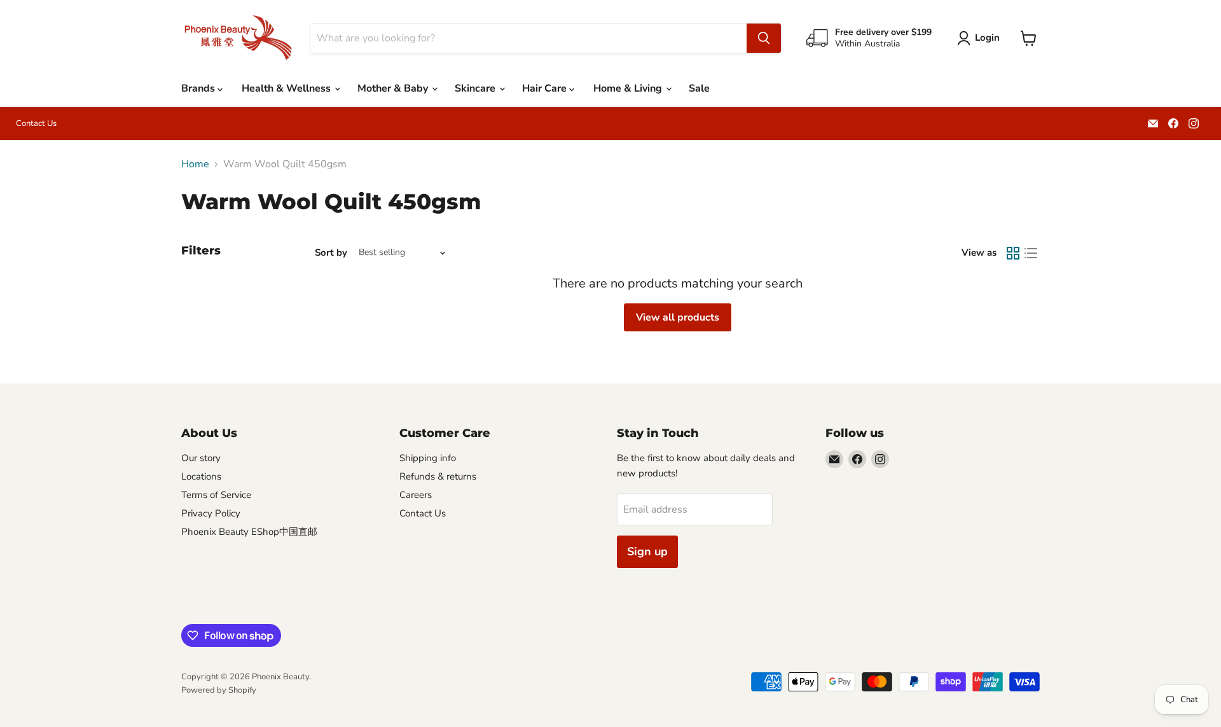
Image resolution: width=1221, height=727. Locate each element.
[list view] (1031, 253)
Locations (201, 476)
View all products (677, 317)
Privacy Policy (210, 513)
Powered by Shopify (218, 690)
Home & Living (629, 88)
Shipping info (427, 458)
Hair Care (545, 88)
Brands (199, 88)
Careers (415, 494)
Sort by (331, 252)
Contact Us (36, 123)
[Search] (764, 38)
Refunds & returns (437, 476)
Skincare (476, 88)
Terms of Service (216, 494)
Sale (699, 88)
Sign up (647, 551)
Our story (201, 458)
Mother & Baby (394, 88)
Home (195, 164)
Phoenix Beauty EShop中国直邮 (249, 531)
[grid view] (1013, 253)
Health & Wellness (287, 88)
